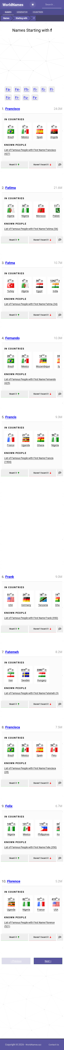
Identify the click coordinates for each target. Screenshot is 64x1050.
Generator (22, 12)
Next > (48, 961)
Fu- (26, 98)
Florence (13, 881)
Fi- (35, 89)
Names (8, 12)
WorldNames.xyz (33, 1045)
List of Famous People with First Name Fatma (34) (31, 304)
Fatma (10, 263)
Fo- (8, 98)
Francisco (12, 109)
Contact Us (54, 1045)
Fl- (52, 89)
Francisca (12, 727)
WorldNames (13, 5)
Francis (10, 417)
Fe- (17, 89)
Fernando (12, 338)
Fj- (43, 89)
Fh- (26, 89)
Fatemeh (12, 652)
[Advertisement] (32, 59)
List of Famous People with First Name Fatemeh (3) (31, 693)
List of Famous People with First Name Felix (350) (30, 847)
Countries (38, 12)
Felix (8, 806)
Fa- (8, 89)
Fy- (35, 98)
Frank (9, 577)
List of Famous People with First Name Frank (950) (31, 618)
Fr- (17, 98)
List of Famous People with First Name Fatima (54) (31, 228)
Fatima (10, 188)
